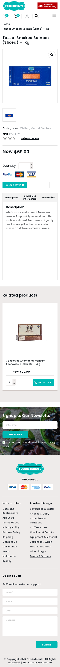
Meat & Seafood (41, 128)
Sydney (7, 561)
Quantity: (9, 166)
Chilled (24, 128)
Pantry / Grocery (40, 556)
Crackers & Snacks (42, 532)
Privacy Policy (11, 527)
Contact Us (9, 541)
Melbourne (9, 556)
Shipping (7, 537)
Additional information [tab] (29, 197)
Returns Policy (11, 532)
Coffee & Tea (38, 527)
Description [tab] (11, 197)
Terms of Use (10, 522)
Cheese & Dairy (39, 513)
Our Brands (9, 546)
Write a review (30, 138)
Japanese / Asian (41, 541)
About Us (8, 517)
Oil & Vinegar (38, 551)
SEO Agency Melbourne (37, 662)
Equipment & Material (43, 537)
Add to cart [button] (45, 382)
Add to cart (17, 184)
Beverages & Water (42, 509)
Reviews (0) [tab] (48, 197)
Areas (6, 551)
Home (6, 24)
